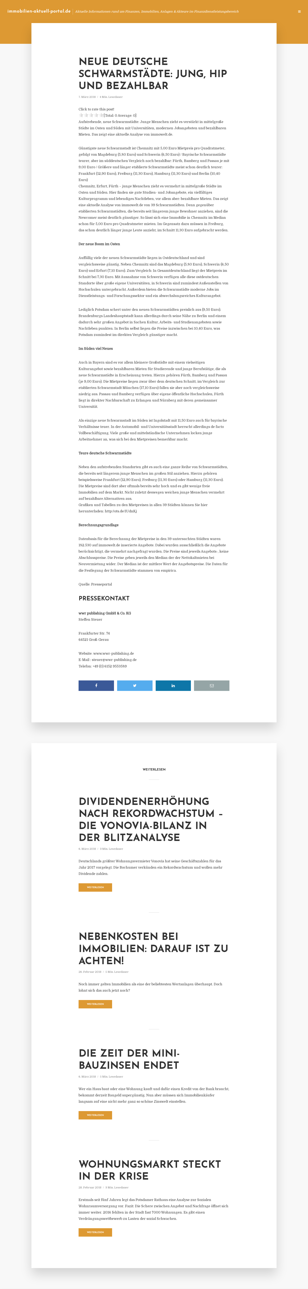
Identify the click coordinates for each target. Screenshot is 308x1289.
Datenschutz (283, 11)
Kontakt (241, 11)
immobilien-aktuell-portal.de (39, 11)
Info (225, 11)
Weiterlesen (95, 887)
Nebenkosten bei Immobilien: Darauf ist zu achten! (153, 949)
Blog (212, 11)
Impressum (260, 11)
